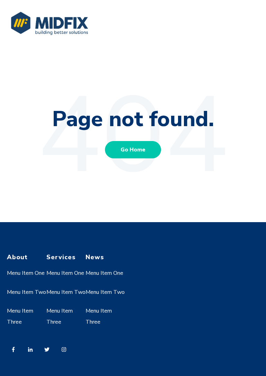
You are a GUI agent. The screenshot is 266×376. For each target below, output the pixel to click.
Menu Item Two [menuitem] (26, 292)
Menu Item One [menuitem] (26, 273)
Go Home (133, 150)
